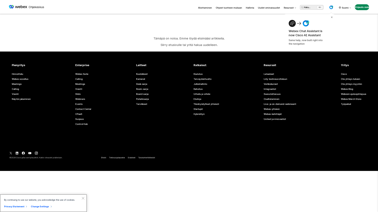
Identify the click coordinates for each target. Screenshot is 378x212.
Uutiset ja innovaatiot (275, 119)
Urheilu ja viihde (202, 94)
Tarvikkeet (141, 104)
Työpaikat (346, 104)
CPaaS (78, 114)
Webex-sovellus (20, 79)
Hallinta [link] (250, 7)
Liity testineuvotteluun (275, 79)
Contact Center (83, 109)
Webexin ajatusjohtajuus (353, 94)
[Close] (83, 198)
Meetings (17, 84)
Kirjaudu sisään (362, 7)
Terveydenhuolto (202, 79)
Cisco (344, 74)
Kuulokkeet (142, 74)
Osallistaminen (271, 99)
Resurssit (289, 7)
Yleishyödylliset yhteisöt (206, 104)
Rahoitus (198, 89)
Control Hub (81, 124)
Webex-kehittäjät (273, 114)
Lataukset (269, 74)
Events (78, 104)
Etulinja (197, 99)
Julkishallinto (200, 84)
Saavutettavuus (272, 94)
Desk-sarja (141, 84)
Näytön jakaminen (21, 99)
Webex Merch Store (351, 99)
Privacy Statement (14, 206)
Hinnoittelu (17, 74)
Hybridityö (199, 114)
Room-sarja (142, 89)
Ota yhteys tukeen (350, 79)
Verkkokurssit (271, 84)
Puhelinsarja (142, 99)
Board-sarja (142, 94)
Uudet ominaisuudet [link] (269, 7)
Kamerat (140, 79)
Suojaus (79, 119)
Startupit (198, 109)
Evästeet (131, 157)
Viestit (15, 94)
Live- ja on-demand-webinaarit (280, 104)
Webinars (80, 99)
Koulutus (198, 74)
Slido (78, 94)
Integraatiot (270, 89)
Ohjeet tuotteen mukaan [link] (229, 7)
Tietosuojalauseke (117, 157)
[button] (331, 7)
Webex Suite (81, 74)
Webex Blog (347, 89)
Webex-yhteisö (271, 109)
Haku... (307, 7)
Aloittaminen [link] (205, 7)
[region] (43, 203)
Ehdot (103, 157)
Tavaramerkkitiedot (146, 157)
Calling (15, 89)
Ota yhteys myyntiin (351, 84)
